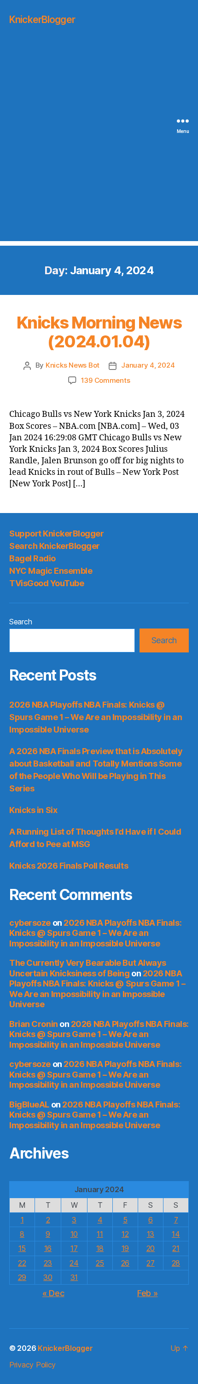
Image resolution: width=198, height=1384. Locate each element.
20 (150, 1248)
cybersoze (30, 923)
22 (22, 1263)
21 (175, 1248)
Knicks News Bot (72, 365)
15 (22, 1248)
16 (48, 1248)
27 (150, 1263)
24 (74, 1263)
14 (176, 1234)
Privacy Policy (32, 1364)
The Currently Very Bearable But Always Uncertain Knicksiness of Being (87, 968)
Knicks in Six (33, 810)
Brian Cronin (33, 1024)
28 (176, 1263)
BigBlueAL (29, 1104)
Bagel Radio (32, 558)
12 (125, 1234)
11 (100, 1234)
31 (74, 1277)
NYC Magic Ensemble (50, 571)
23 (48, 1263)
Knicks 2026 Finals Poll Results (68, 866)
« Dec (53, 1293)
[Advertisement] (99, 142)
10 (74, 1234)
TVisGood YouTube (46, 583)
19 (125, 1248)
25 (100, 1263)
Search (20, 621)
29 (22, 1277)
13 (150, 1234)
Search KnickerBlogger (54, 546)
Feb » (147, 1293)
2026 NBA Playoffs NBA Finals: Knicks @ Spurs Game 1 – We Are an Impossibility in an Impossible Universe (95, 717)
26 (125, 1263)
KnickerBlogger (42, 19)
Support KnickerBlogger (56, 533)
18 (100, 1248)
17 (73, 1248)
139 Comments (105, 380)
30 (47, 1277)
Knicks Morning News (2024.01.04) (99, 332)
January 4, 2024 (148, 365)
